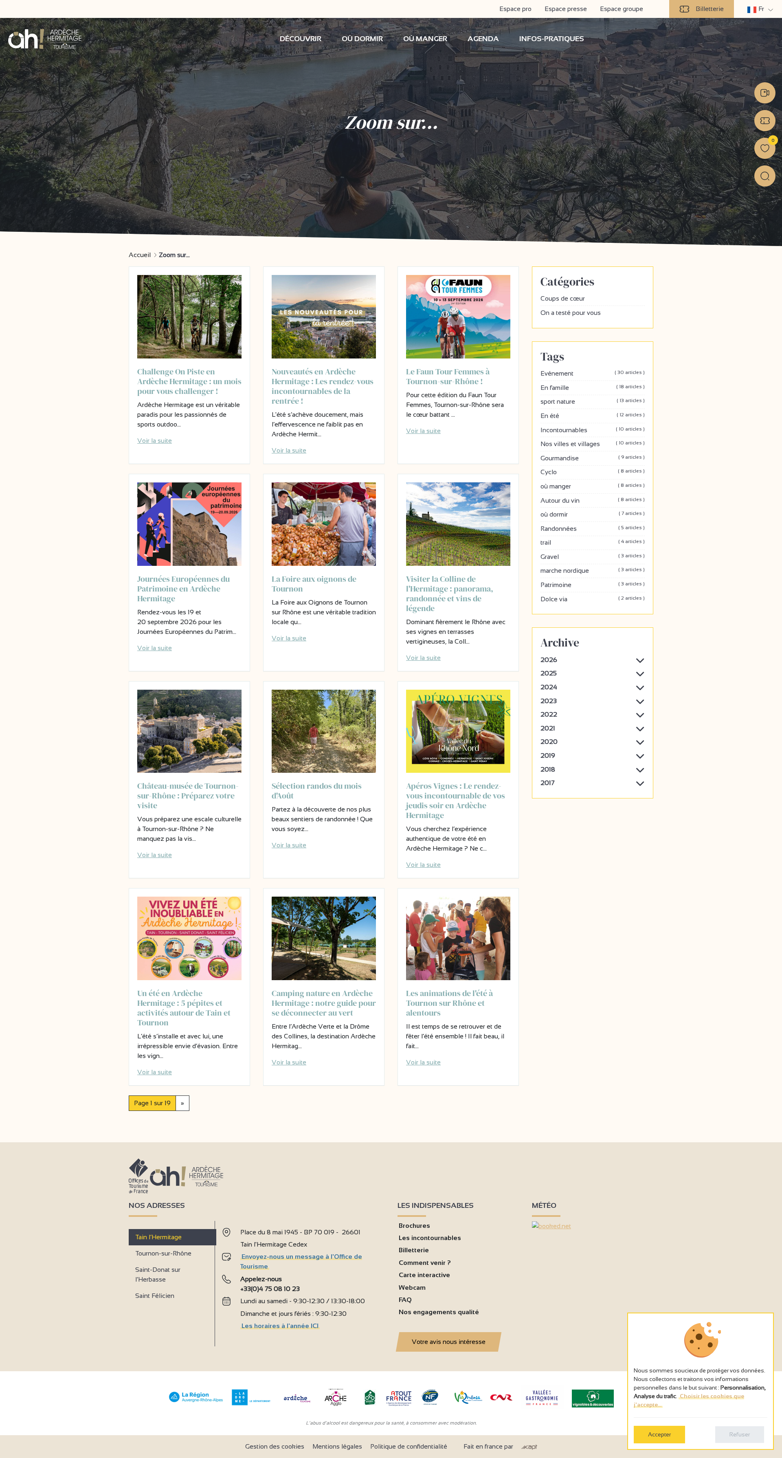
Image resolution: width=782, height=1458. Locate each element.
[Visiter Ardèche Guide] (297, 1403)
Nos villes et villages (592, 443)
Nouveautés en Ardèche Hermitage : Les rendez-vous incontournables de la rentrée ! (322, 386)
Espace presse (566, 8)
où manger (592, 486)
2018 (547, 769)
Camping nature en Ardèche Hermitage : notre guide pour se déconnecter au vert (324, 1002)
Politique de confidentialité (408, 1446)
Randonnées (592, 528)
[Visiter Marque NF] (429, 1402)
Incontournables (592, 429)
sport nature (592, 401)
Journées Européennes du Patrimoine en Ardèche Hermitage (183, 588)
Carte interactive (424, 1274)
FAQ (405, 1299)
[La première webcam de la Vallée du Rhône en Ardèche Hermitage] (764, 92)
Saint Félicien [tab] (154, 1295)
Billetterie (710, 8)
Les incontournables (430, 1237)
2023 (548, 700)
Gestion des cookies (274, 1446)
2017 (547, 782)
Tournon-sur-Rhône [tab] (163, 1253)
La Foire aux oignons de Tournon (314, 583)
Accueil (140, 254)
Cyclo (592, 471)
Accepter (659, 1434)
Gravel (592, 556)
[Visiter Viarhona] (468, 1401)
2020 (549, 741)
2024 (548, 687)
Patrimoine (592, 584)
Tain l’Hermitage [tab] (158, 1237)
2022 (548, 714)
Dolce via (592, 599)
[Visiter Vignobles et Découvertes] (593, 1397)
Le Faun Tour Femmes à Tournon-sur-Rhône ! (448, 376)
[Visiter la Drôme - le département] (251, 1403)
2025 (548, 673)
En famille (592, 387)
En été (592, 415)
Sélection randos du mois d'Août (317, 790)
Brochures (414, 1225)
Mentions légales (337, 1446)
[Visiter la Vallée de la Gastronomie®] (542, 1406)
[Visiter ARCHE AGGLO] (335, 1406)
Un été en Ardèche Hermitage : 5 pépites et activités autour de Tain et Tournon (184, 1007)
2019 (547, 755)
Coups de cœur (562, 298)
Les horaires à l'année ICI (280, 1325)
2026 (548, 659)
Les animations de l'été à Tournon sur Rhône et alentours (449, 1002)
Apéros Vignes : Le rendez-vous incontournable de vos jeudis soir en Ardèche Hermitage (455, 800)
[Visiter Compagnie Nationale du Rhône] (501, 1398)
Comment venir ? (425, 1262)
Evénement (592, 373)
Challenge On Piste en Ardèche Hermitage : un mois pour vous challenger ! (189, 381)
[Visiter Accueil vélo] (369, 1403)
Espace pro (515, 8)
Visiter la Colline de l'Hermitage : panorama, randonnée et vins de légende (449, 593)
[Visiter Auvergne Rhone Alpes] (196, 1402)
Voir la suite (154, 440)
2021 (547, 728)
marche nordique (592, 570)
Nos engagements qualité (439, 1311)
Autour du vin (592, 500)
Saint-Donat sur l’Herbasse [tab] (157, 1274)
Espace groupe (621, 8)
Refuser (739, 1434)
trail (592, 542)
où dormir (592, 514)
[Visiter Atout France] (398, 1397)
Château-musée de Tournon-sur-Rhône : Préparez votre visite (188, 795)
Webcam (412, 1287)
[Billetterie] (764, 120)
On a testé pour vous (570, 312)
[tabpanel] (303, 1280)
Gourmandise (592, 458)
